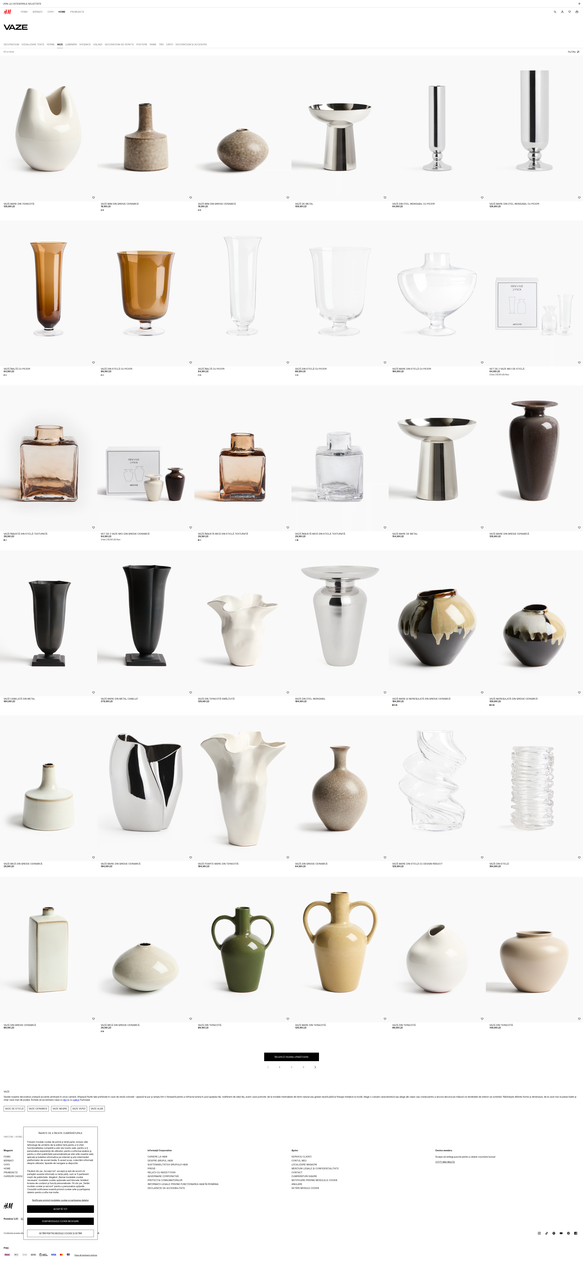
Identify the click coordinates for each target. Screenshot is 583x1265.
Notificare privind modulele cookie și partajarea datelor (60, 1200)
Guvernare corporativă (163, 1176)
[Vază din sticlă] (534, 788)
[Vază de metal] (340, 128)
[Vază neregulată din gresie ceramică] (534, 623)
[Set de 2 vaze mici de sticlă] (534, 293)
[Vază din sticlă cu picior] (145, 293)
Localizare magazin (304, 1164)
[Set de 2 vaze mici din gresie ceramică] (145, 458)
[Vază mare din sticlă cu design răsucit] (437, 788)
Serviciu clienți (302, 1156)
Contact (297, 1172)
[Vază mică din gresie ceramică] (48, 788)
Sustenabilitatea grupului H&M (168, 1164)
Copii (51, 11)
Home (61, 11)
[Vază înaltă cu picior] (48, 293)
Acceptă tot (60, 1209)
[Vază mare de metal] (437, 458)
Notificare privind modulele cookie (315, 1180)
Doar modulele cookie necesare (60, 1221)
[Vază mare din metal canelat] (145, 623)
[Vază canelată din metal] (48, 623)
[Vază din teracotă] (243, 950)
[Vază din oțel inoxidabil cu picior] (437, 128)
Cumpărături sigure (304, 1176)
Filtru (572, 52)
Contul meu (299, 1160)
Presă (151, 1168)
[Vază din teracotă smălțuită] (243, 623)
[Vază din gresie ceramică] (340, 788)
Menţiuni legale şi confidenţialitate (315, 1168)
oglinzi (76, 1100)
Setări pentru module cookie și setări (60, 1233)
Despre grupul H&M (160, 1160)
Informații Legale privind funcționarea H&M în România (183, 1184)
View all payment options (85, 1255)
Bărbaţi (38, 11)
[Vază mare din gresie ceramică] (534, 458)
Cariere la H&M (157, 1156)
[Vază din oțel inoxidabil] (340, 623)
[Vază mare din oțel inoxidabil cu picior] (534, 128)
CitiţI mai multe (445, 1162)
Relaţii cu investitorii (162, 1172)
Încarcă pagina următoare (291, 1057)
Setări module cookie (305, 1188)
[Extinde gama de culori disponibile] (102, 210)
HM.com (8, 1136)
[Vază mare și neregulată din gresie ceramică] (437, 623)
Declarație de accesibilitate (166, 1188)
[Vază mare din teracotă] (48, 128)
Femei (24, 11)
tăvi (65, 1100)
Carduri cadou (13, 1176)
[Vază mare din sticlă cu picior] (437, 293)
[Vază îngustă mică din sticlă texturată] (243, 458)
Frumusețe (77, 11)
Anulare (297, 1184)
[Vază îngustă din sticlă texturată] (48, 458)
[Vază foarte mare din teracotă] (243, 788)
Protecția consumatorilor (165, 1180)
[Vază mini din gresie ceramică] (145, 128)
